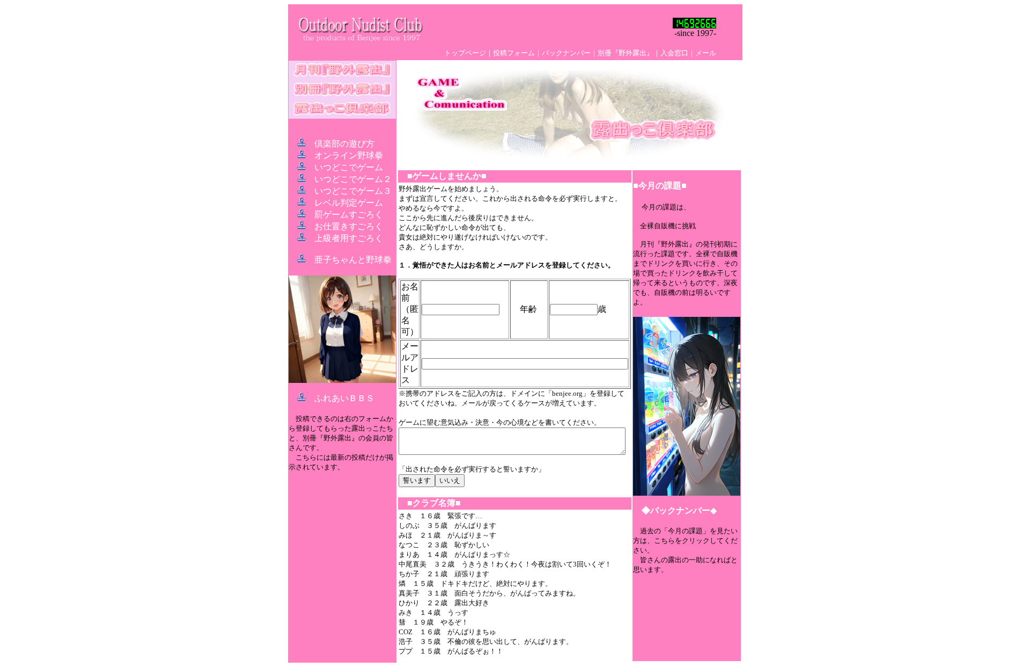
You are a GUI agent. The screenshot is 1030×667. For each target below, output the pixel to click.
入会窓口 (674, 53)
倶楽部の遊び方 (344, 143)
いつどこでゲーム (348, 167)
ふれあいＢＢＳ (344, 398)
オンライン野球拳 (348, 155)
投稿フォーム (514, 53)
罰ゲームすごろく (348, 214)
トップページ (465, 53)
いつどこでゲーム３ (353, 190)
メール (705, 53)
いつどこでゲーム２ (353, 179)
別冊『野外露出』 (625, 53)
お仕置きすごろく (348, 226)
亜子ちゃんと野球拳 (353, 259)
